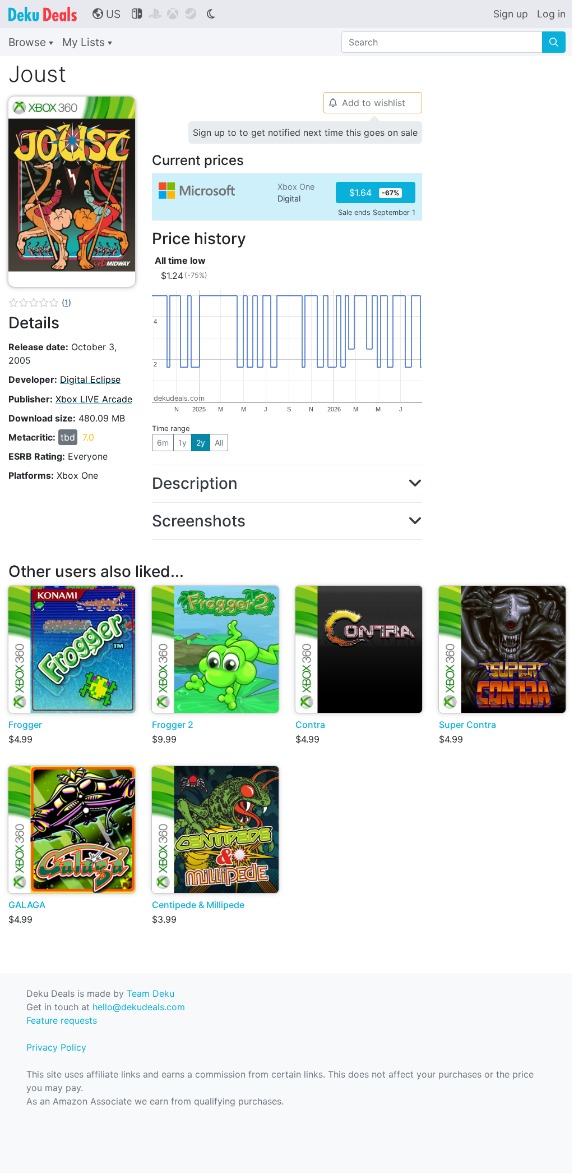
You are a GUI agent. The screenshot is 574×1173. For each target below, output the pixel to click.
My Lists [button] (85, 42)
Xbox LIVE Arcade (93, 399)
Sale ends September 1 (376, 212)
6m (163, 442)
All (219, 442)
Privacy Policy (56, 1047)
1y (182, 442)
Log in (551, 14)
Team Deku (150, 993)
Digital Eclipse (90, 379)
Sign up (510, 14)
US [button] (106, 14)
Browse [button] (28, 42)
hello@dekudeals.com (138, 1006)
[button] (39, 302)
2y (200, 442)
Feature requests (61, 1020)
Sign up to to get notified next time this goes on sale (305, 132)
